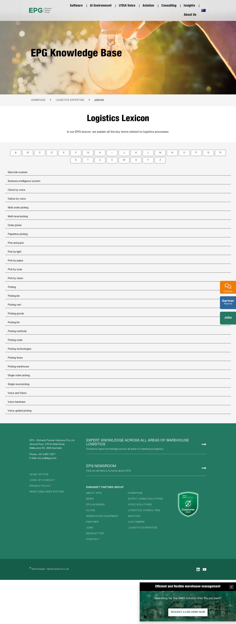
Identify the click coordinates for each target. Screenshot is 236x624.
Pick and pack (16, 243)
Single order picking (19, 375)
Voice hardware (17, 402)
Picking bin (14, 296)
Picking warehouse (18, 367)
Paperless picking (18, 234)
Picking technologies (19, 349)
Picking (12, 287)
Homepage (38, 100)
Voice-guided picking (19, 411)
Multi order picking (18, 208)
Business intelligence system (24, 181)
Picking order (15, 340)
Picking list (14, 322)
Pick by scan (15, 269)
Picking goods (16, 314)
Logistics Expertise (70, 100)
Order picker (15, 225)
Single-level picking (18, 384)
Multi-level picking (18, 216)
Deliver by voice (17, 199)
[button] (231, 587)
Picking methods (17, 331)
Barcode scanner (17, 172)
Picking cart (14, 305)
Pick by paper (15, 261)
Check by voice (16, 190)
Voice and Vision (17, 393)
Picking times (15, 358)
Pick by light (14, 252)
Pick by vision (15, 278)
